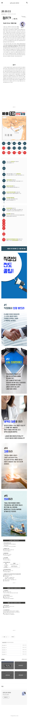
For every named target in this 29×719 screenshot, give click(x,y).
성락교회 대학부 (7, 692)
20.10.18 (3, 652)
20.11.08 (3, 645)
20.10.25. (4, 649)
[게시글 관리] (8, 637)
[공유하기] (6, 637)
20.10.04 (3, 654)
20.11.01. (4, 647)
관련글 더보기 (24, 659)
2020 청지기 (4, 642)
